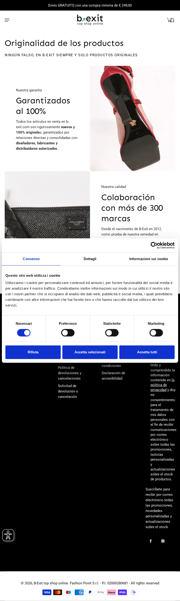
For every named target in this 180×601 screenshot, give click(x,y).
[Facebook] (151, 541)
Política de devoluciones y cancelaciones (69, 373)
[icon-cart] (169, 20)
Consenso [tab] (31, 259)
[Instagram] (163, 541)
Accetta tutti (147, 352)
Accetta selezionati (90, 352)
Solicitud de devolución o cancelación (68, 391)
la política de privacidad (162, 385)
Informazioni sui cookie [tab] (148, 259)
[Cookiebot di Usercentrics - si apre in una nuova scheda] (154, 245)
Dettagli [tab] (90, 259)
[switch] (68, 332)
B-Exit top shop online (51, 583)
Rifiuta (33, 352)
